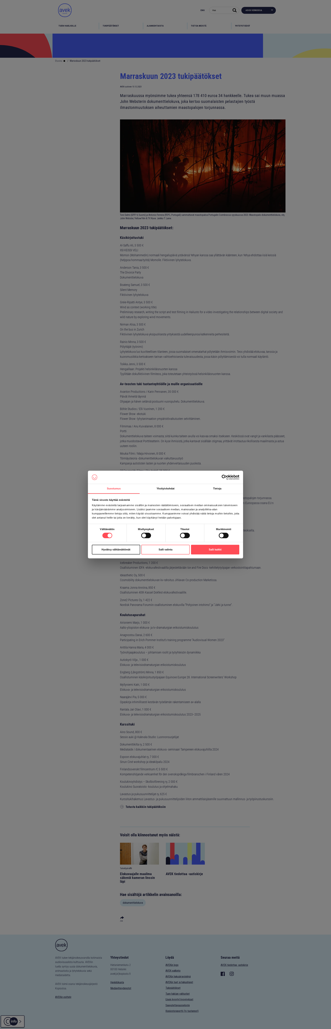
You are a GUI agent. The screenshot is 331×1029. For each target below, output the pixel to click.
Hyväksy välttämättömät (116, 549)
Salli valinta (165, 549)
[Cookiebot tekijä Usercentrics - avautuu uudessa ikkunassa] (224, 477)
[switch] (146, 535)
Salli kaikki (215, 549)
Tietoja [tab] (217, 488)
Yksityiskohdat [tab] (165, 488)
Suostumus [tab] (114, 488)
